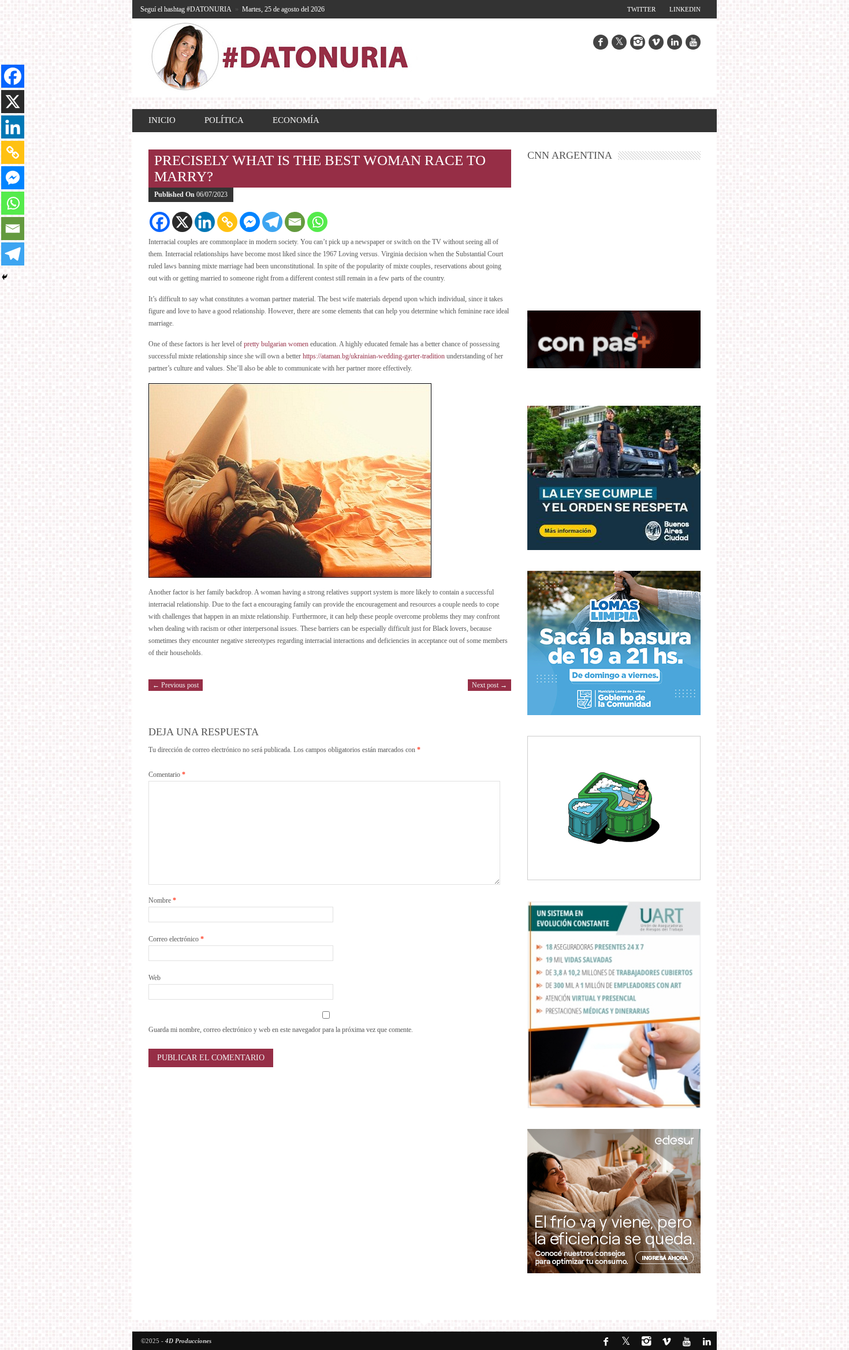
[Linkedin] (205, 222)
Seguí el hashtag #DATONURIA (186, 9)
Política (224, 120)
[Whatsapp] (317, 222)
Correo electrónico (176, 939)
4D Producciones (188, 1340)
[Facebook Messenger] (250, 222)
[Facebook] (160, 222)
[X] (182, 222)
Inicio (162, 120)
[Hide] (4, 277)
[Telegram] (272, 222)
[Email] (295, 222)
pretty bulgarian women (276, 344)
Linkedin (685, 9)
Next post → (489, 685)
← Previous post (175, 685)
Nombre (162, 900)
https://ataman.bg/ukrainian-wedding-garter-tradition (374, 356)
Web (154, 978)
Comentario (166, 775)
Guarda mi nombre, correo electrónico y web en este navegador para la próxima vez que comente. (280, 1030)
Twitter (641, 9)
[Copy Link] (227, 222)
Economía (296, 120)
